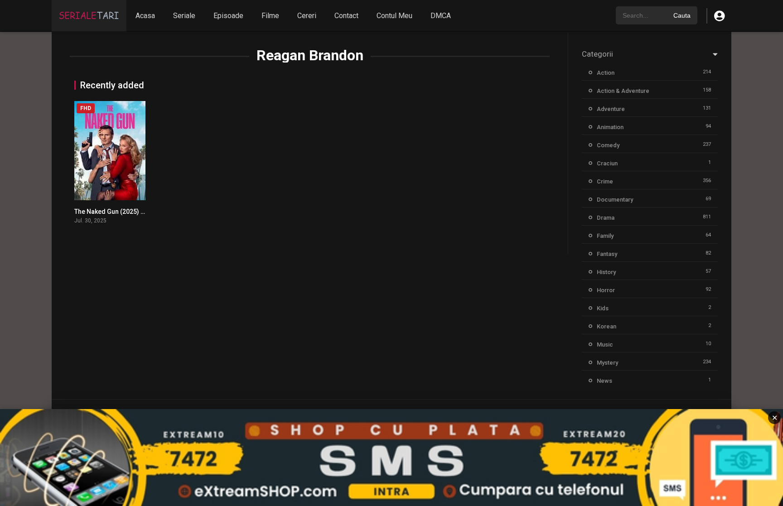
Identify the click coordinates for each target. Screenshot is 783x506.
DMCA (440, 15)
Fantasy (607, 254)
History (606, 272)
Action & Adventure (623, 90)
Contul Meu (394, 15)
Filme (270, 15)
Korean (606, 326)
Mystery (607, 362)
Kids (603, 308)
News (604, 380)
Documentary (615, 199)
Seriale (184, 15)
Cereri (306, 15)
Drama (605, 217)
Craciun (607, 163)
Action (605, 72)
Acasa (145, 15)
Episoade (228, 15)
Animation (610, 127)
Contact (346, 15)
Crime (605, 181)
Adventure (611, 109)
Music (605, 344)
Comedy (608, 145)
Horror (606, 290)
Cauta (682, 15)
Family (605, 235)
